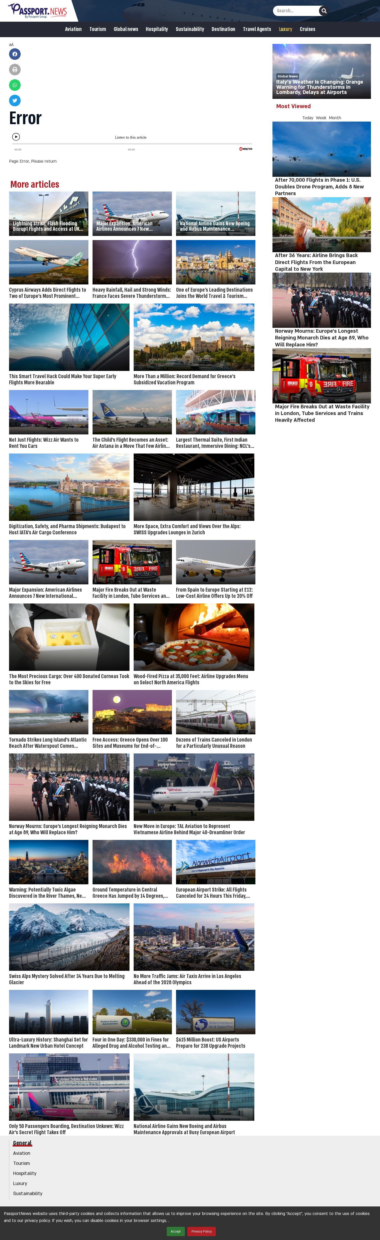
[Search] (324, 11)
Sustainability (190, 29)
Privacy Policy (202, 1231)
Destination (223, 29)
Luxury (285, 29)
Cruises (307, 29)
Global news (126, 29)
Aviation (73, 29)
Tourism (97, 29)
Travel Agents (257, 29)
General (22, 1143)
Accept (176, 1231)
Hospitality (157, 29)
